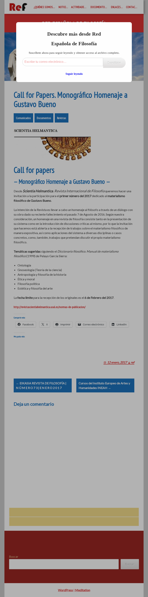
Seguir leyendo (74, 73)
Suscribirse (114, 62)
